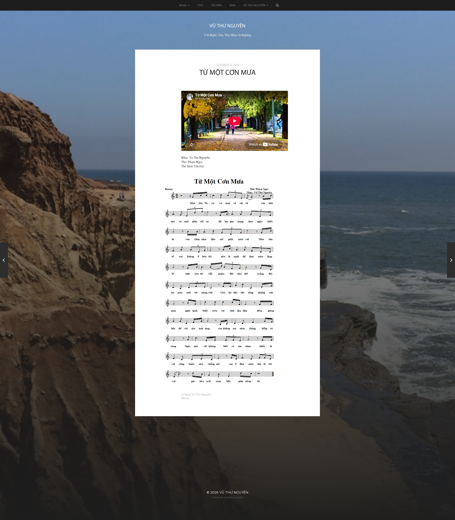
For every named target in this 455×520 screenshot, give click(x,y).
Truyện (216, 5)
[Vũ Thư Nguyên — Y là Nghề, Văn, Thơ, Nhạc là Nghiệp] (227, 26)
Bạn (232, 5)
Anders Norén (233, 497)
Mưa (186, 398)
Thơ (200, 5)
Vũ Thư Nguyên (254, 5)
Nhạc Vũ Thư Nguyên (197, 394)
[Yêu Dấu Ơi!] (451, 260)
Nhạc (183, 5)
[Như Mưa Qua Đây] (4, 260)
